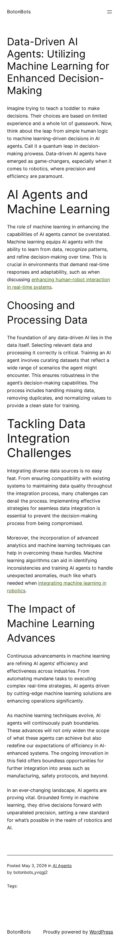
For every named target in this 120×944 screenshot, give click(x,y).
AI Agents (62, 865)
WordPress (101, 932)
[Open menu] (109, 11)
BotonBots (19, 12)
